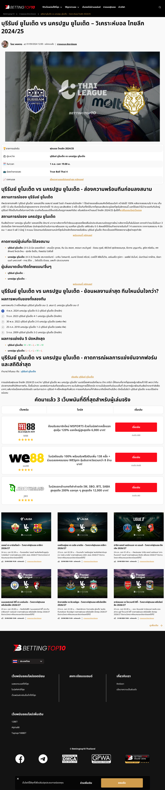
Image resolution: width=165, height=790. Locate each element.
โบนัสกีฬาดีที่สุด (18, 689)
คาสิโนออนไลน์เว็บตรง (131, 210)
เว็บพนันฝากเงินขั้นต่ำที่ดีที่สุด (24, 695)
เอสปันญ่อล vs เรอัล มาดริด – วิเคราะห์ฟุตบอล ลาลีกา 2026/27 (82, 547)
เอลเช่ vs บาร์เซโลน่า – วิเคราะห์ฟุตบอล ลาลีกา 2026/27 (22, 547)
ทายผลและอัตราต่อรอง (27, 14)
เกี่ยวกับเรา (124, 676)
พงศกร (18, 44)
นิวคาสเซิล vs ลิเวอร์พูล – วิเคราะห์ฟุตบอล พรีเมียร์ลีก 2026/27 (82, 604)
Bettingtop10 (8, 14)
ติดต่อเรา (120, 683)
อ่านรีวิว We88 (136, 465)
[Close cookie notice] (18, 778)
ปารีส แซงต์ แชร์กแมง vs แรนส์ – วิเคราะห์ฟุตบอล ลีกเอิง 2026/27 (138, 547)
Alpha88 (15, 727)
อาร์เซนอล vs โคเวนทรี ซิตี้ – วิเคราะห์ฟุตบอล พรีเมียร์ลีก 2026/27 (138, 604)
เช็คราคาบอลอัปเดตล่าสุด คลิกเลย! (67, 179)
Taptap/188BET (19, 733)
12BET (15, 721)
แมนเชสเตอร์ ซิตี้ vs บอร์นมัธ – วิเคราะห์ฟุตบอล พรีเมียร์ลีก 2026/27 (23, 604)
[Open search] (160, 7)
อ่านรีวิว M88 (136, 435)
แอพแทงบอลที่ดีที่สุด (20, 683)
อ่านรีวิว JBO (136, 495)
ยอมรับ (122, 783)
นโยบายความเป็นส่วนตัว (127, 689)
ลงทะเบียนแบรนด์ (80, 676)
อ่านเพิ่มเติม (86, 782)
